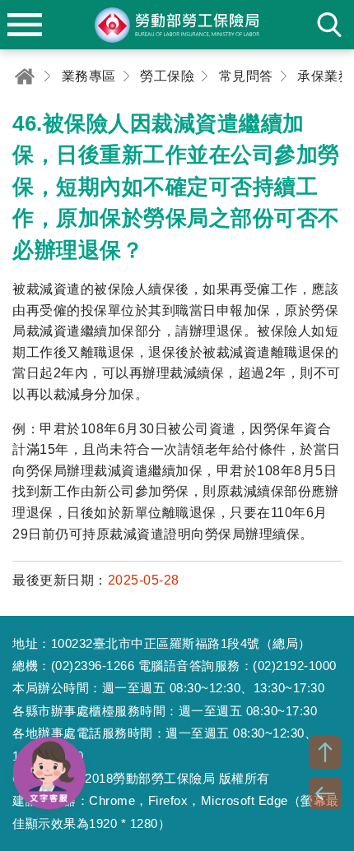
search (329, 24)
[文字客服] (49, 773)
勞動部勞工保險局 (177, 24)
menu (24, 24)
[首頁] (24, 76)
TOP (325, 752)
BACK (325, 793)
